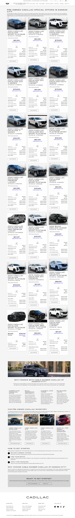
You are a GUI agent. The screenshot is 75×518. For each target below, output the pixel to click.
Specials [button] (57, 3)
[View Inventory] (16, 23)
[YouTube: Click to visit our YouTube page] (58, 507)
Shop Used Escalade (15, 443)
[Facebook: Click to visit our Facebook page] (55, 507)
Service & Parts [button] (50, 3)
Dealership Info (42, 506)
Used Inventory (10, 507)
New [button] (37, 3)
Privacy (22, 515)
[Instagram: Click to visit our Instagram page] (61, 507)
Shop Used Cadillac (62, 443)
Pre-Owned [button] (42, 3)
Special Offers (9, 509)
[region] (16, 53)
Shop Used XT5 (29, 443)
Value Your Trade (26, 507)
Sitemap (19, 515)
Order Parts (25, 510)
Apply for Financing (32, 483)
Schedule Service (26, 509)
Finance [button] (62, 3)
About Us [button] (67, 3)
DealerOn (15, 515)
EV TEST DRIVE (32, 3)
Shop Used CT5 (45, 443)
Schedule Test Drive (11, 510)
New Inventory (9, 506)
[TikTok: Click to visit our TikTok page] (64, 507)
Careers (40, 510)
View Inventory (12, 61)
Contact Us (45, 483)
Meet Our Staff (42, 509)
